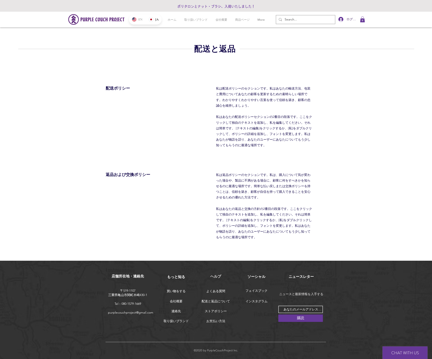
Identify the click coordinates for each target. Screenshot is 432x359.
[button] (362, 19)
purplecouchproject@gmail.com (130, 312)
